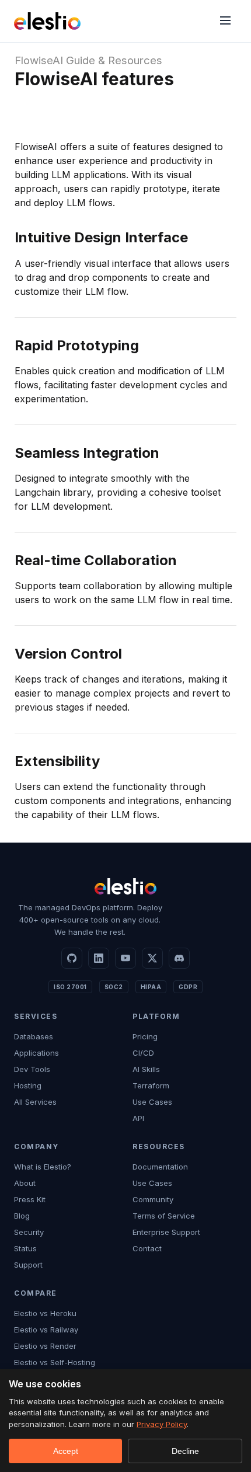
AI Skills (146, 1069)
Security (29, 1232)
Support (28, 1264)
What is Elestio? (42, 1166)
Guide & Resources (114, 60)
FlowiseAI (39, 60)
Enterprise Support (166, 1232)
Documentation (160, 1166)
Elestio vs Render (45, 1346)
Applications (36, 1052)
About (25, 1183)
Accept (65, 1451)
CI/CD (143, 1052)
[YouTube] (125, 958)
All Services (35, 1101)
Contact (147, 1248)
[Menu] (225, 21)
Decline (185, 1451)
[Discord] (179, 958)
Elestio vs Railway (46, 1329)
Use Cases (152, 1101)
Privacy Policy (162, 1424)
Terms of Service (164, 1215)
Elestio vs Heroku (45, 1313)
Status (25, 1248)
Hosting (27, 1085)
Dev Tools (32, 1069)
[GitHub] (71, 958)
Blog (22, 1215)
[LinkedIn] (98, 958)
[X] (152, 958)
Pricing (145, 1036)
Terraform (151, 1085)
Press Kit (30, 1199)
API (138, 1118)
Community (153, 1199)
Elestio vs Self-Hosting (54, 1362)
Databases (33, 1036)
